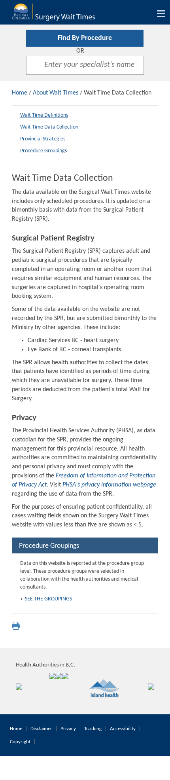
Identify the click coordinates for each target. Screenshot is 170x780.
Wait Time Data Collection (49, 127)
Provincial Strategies (42, 139)
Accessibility (123, 728)
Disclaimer (41, 728)
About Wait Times (55, 93)
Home (19, 93)
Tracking (93, 728)
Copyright (20, 741)
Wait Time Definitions (44, 115)
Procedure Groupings (43, 151)
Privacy (68, 728)
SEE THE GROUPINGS (48, 599)
